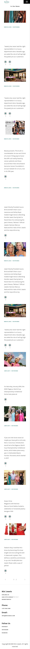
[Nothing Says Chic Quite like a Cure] (15, 127)
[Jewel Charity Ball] (15, 249)
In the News (16, 27)
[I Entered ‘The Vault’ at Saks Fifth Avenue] (15, 75)
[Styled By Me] (15, 529)
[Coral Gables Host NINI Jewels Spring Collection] (15, 477)
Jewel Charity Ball (10, 265)
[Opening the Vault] (15, 310)
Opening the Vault (10, 326)
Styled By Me (8, 544)
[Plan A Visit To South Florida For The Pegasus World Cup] (15, 413)
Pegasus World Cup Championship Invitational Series (13, 378)
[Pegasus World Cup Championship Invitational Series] (15, 359)
